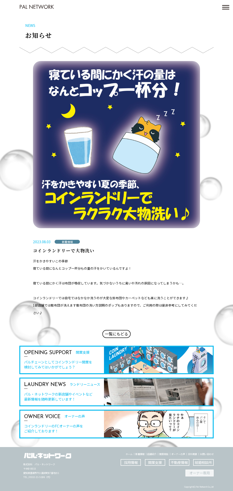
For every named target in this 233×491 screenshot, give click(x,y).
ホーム (129, 454)
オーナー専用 (199, 472)
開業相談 (163, 454)
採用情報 (131, 462)
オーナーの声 (178, 454)
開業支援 (155, 462)
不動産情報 (179, 462)
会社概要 (192, 454)
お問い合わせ (207, 454)
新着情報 (139, 454)
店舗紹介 (151, 454)
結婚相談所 (203, 462)
